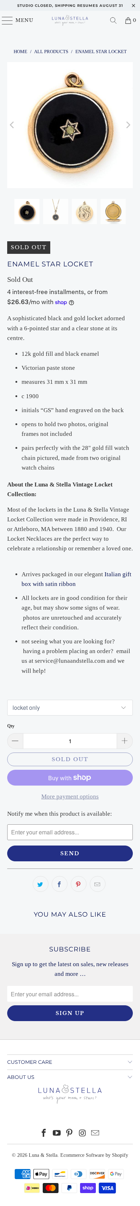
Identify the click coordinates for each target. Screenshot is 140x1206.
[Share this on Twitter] (40, 884)
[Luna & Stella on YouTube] (56, 1133)
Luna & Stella (43, 1155)
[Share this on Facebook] (59, 884)
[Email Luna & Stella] (95, 1133)
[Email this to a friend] (98, 884)
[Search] (113, 20)
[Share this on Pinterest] (79, 884)
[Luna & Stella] (70, 20)
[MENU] (4, 20)
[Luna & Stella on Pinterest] (69, 1133)
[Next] (127, 125)
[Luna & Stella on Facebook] (44, 1133)
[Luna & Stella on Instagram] (82, 1133)
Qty (11, 725)
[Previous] (12, 125)
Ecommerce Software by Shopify (94, 1155)
